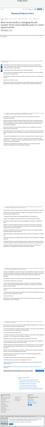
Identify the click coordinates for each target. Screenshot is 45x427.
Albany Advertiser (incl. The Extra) (6, 397)
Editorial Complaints (24, 416)
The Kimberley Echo (4, 408)
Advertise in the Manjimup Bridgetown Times (8, 418)
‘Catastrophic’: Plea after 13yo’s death (27, 383)
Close (11, 424)
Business (2, 18)
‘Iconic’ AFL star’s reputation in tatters (27, 385)
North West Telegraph (18, 397)
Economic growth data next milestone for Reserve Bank (30, 388)
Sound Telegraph (17, 400)
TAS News (2, 19)
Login (35, 9)
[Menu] (1, 9)
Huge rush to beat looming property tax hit (28, 379)
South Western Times (18, 399)
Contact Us (2, 416)
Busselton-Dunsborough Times (5, 401)
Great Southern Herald (4, 405)
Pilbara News (17, 398)
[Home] (3, 9)
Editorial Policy (17, 416)
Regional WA (7, 18)
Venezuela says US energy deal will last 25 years (29, 381)
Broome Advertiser (3, 399)
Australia (11, 18)
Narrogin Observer (3, 412)
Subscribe (40, 9)
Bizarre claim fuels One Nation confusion (27, 386)
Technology (34, 18)
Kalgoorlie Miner (3, 407)
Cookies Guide (34, 420)
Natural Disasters (24, 18)
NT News (19, 18)
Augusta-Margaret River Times (5, 398)
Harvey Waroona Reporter (4, 406)
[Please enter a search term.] (26, 9)
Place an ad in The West (31, 416)
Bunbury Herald (3, 400)
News (38, 18)
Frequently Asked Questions (9, 416)
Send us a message (33, 402)
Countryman (2, 402)
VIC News (30, 18)
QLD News (15, 18)
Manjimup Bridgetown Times (5, 409)
